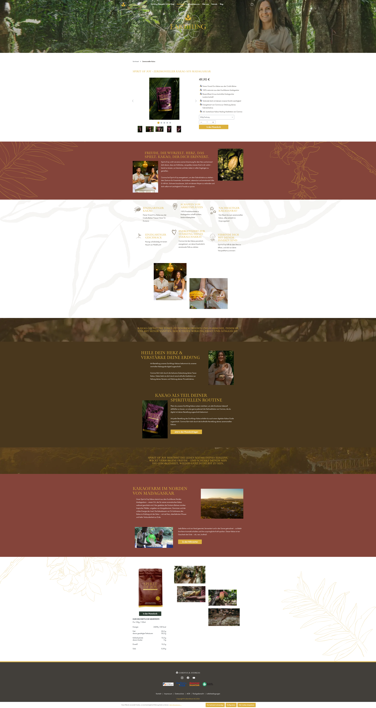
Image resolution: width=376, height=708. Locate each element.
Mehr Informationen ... (175, 705)
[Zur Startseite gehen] (123, 4)
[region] (164, 105)
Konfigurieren (231, 705)
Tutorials (214, 4)
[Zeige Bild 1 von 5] (158, 123)
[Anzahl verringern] (201, 122)
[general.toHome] (188, 672)
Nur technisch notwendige (215, 705)
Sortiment (180, 4)
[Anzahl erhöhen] (213, 122)
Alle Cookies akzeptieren (246, 705)
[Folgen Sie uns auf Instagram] (182, 677)
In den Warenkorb (214, 127)
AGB (188, 694)
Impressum (168, 694)
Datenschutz (179, 694)
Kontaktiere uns (194, 4)
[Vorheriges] (132, 101)
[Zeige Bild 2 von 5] (161, 123)
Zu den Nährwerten (190, 542)
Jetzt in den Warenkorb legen (186, 432)
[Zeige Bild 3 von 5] (164, 123)
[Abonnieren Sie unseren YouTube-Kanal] (194, 677)
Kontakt (158, 694)
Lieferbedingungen (213, 694)
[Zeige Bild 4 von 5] (167, 123)
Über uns (205, 4)
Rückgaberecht (198, 694)
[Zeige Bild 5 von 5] (170, 123)
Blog (221, 4)
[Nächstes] (196, 101)
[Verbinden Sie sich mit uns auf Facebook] (188, 677)
